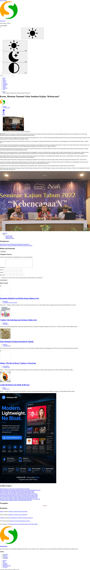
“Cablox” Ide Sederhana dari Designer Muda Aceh (18, 320)
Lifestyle (5, 83)
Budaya (4, 80)
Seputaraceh (2, 20)
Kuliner (4, 85)
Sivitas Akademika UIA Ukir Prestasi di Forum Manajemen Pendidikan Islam (17, 492)
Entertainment (6, 366)
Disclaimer (5, 567)
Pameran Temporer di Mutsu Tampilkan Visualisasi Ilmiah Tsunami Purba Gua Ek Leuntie (20, 499)
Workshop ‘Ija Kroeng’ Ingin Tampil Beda (17, 511)
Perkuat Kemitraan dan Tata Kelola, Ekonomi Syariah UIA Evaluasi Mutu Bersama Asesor (20, 490)
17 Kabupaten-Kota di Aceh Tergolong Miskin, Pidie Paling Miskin (23, 524)
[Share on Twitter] (3, 112)
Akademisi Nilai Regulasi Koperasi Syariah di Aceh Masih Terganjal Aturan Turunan (19, 495)
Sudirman (2, 517)
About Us (5, 563)
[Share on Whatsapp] (4, 114)
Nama (2, 269)
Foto (4, 89)
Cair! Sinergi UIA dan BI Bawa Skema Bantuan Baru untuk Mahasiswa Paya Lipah (18, 497)
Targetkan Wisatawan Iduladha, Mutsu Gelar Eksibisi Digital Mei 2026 (16, 500)
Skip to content (3, 0)
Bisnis (4, 81)
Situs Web (2, 275)
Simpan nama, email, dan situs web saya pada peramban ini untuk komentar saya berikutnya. (22, 277)
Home (4, 91)
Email (1, 272)
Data (4, 79)
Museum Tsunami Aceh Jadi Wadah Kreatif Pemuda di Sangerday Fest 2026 (17, 491)
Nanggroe (5, 323)
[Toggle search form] (0, 27)
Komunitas (5, 84)
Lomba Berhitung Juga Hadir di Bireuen (15, 385)
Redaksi (2, 511)
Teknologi (5, 88)
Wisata (4, 86)
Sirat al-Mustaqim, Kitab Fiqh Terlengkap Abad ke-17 (21, 517)
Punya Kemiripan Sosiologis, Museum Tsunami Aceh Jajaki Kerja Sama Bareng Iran (19, 496)
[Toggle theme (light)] (32, 33)
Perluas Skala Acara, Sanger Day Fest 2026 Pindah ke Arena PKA (15, 488)
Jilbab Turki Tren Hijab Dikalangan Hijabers (20, 521)
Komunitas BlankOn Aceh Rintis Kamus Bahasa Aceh (19, 298)
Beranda (5, 560)
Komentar (2, 267)
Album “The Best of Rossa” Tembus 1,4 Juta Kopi (18, 363)
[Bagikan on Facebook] (4, 110)
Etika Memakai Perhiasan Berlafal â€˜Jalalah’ (17, 341)
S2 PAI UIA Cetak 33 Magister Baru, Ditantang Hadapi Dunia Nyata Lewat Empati (18, 493)
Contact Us (5, 564)
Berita (4, 78)
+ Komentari (3, 251)
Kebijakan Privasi (7, 565)
